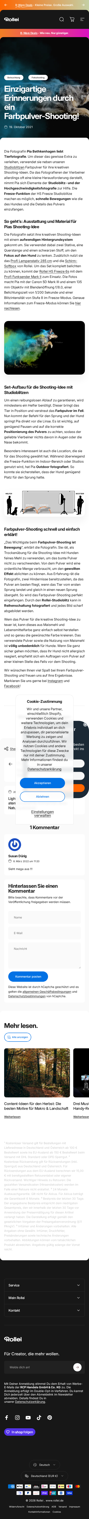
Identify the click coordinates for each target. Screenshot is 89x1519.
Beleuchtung (13, 77)
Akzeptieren (42, 783)
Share (14, 748)
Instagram (55, 681)
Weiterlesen (12, 1116)
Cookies (57, 1512)
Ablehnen (42, 796)
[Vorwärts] (83, 5)
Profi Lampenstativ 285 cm (31, 261)
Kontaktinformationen (39, 1512)
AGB (54, 1506)
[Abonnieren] (77, 1367)
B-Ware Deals (28, 33)
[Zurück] (5, 5)
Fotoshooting (38, 77)
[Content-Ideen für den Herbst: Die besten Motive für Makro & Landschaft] (37, 1073)
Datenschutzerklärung (44, 769)
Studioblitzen (14, 167)
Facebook (12, 686)
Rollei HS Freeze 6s (54, 271)
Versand (63, 1506)
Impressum (74, 1506)
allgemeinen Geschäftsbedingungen (47, 991)
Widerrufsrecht (16, 1506)
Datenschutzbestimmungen (27, 996)
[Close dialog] (85, 725)
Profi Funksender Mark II (22, 277)
